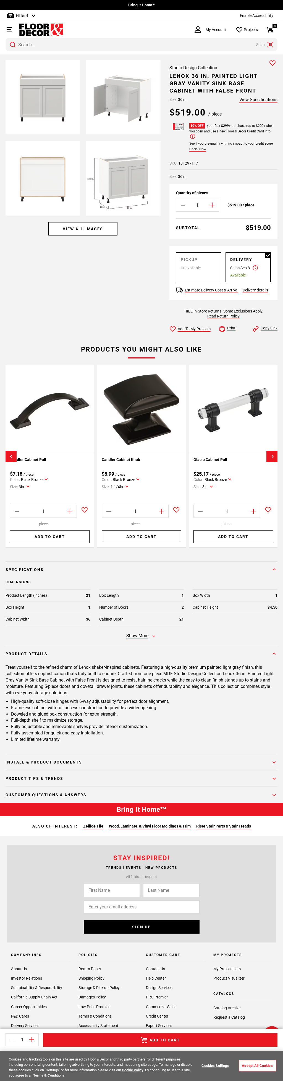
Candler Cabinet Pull (28, 459)
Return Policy (89, 969)
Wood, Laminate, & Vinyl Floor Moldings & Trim (150, 826)
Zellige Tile (93, 826)
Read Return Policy (223, 316)
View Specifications (258, 99)
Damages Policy (92, 997)
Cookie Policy (132, 1070)
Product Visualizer (229, 978)
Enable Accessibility (256, 15)
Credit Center (157, 1016)
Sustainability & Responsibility (36, 987)
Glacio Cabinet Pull (210, 459)
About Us (19, 969)
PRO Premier (157, 997)
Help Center (156, 978)
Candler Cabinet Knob (121, 459)
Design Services (159, 987)
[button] (8, 29)
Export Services (159, 1025)
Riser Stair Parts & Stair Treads (223, 826)
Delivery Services (25, 1025)
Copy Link (269, 328)
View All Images (83, 229)
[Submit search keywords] (12, 44)
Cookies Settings (215, 1066)
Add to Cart (50, 536)
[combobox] (141, 44)
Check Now (197, 149)
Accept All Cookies (257, 1066)
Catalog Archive (226, 1008)
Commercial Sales (161, 1007)
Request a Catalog (229, 1017)
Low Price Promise (94, 1007)
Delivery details (255, 290)
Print (231, 328)
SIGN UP (141, 927)
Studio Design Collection (193, 67)
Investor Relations (26, 978)
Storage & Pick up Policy (99, 987)
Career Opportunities (29, 1007)
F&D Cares (20, 1016)
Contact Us (155, 969)
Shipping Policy (91, 978)
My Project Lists (227, 969)
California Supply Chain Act (34, 997)
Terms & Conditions (95, 1016)
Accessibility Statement (98, 1025)
